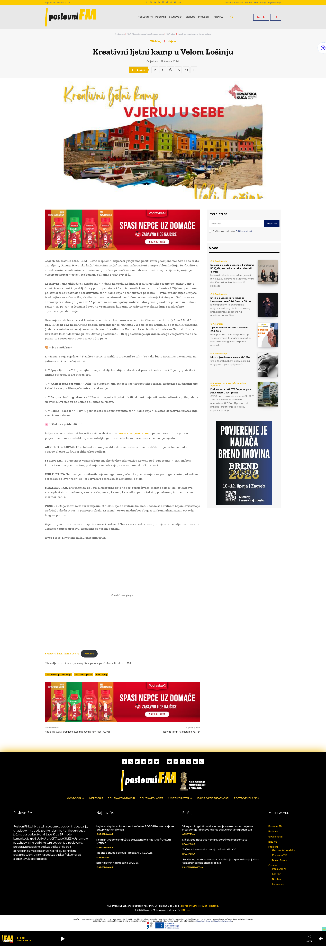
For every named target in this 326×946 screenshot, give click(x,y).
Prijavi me (272, 223)
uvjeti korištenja (210, 905)
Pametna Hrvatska (192, 867)
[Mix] (179, 3)
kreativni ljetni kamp (59, 674)
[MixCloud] (201, 761)
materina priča (83, 674)
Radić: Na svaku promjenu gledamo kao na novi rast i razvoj (77, 731)
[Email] (186, 69)
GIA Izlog (170, 34)
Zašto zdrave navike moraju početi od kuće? (209, 849)
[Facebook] (147, 3)
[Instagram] (151, 3)
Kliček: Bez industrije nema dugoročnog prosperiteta (214, 839)
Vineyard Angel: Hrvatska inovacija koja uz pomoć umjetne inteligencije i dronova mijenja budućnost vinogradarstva (217, 828)
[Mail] (143, 761)
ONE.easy (186, 910)
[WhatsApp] (171, 3)
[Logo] (163, 780)
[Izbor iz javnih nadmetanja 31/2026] (268, 365)
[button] (231, 16)
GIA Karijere (217, 324)
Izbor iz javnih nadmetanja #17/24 (181, 731)
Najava (172, 41)
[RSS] (159, 3)
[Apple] (156, 761)
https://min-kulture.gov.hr (223, 921)
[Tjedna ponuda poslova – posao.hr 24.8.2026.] (268, 335)
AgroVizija (188, 834)
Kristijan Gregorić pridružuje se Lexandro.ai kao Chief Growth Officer (133, 841)
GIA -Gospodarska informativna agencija (145, 34)
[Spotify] (163, 3)
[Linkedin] (155, 3)
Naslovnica (120, 34)
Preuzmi (89, 653)
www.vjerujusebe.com (134, 433)
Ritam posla (188, 844)
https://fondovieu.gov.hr (204, 921)
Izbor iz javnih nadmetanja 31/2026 (230, 357)
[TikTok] (167, 3)
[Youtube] (175, 3)
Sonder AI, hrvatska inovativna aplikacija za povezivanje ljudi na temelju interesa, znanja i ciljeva (220, 861)
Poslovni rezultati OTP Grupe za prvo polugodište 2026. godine (230, 391)
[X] (178, 69)
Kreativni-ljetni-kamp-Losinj (62, 653)
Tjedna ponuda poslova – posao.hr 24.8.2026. (124, 852)
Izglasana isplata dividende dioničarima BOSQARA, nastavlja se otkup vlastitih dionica (232, 268)
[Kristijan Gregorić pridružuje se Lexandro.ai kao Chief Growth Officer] (268, 305)
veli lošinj (101, 674)
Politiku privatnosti (244, 231)
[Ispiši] (194, 69)
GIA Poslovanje (218, 261)
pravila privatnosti (190, 905)
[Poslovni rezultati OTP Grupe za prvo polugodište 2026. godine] (268, 394)
